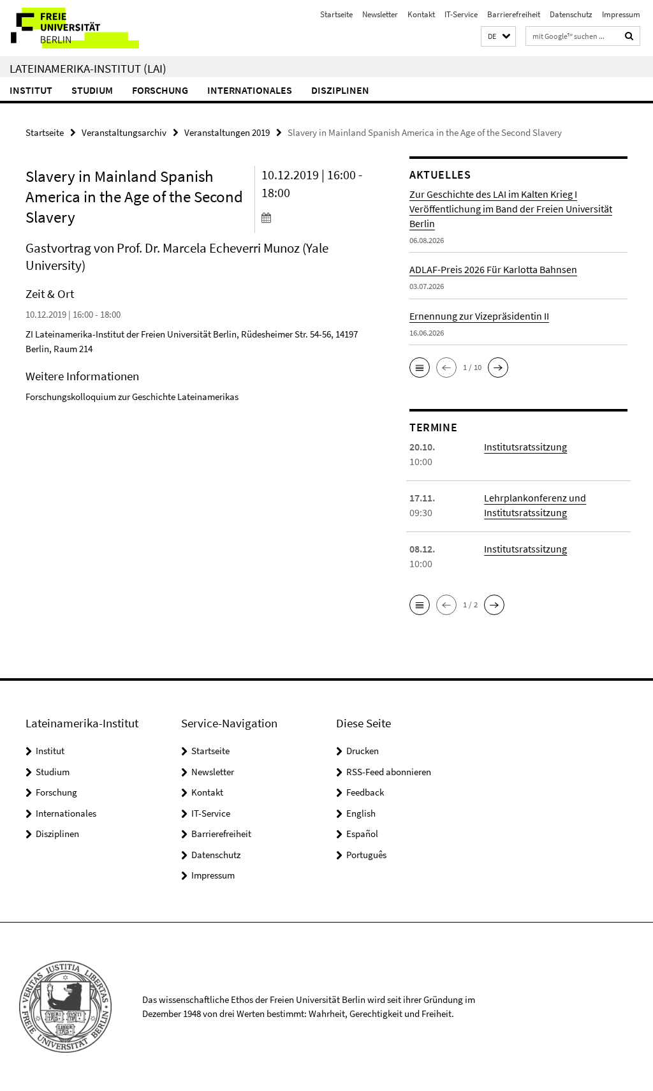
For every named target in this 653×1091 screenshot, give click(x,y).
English (361, 813)
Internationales (249, 90)
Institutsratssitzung (525, 446)
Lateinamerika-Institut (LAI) (88, 68)
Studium (92, 90)
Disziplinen (340, 90)
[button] (498, 36)
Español (362, 834)
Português (366, 855)
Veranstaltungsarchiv (124, 132)
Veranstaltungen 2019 (227, 132)
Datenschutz (571, 14)
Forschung (160, 90)
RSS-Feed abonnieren (388, 772)
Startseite (336, 14)
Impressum (621, 14)
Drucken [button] (362, 751)
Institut (31, 90)
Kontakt (421, 14)
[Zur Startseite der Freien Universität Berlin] (84, 28)
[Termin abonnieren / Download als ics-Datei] (315, 217)
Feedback (365, 792)
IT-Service (461, 14)
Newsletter (380, 14)
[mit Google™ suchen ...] (629, 36)
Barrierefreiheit (513, 14)
